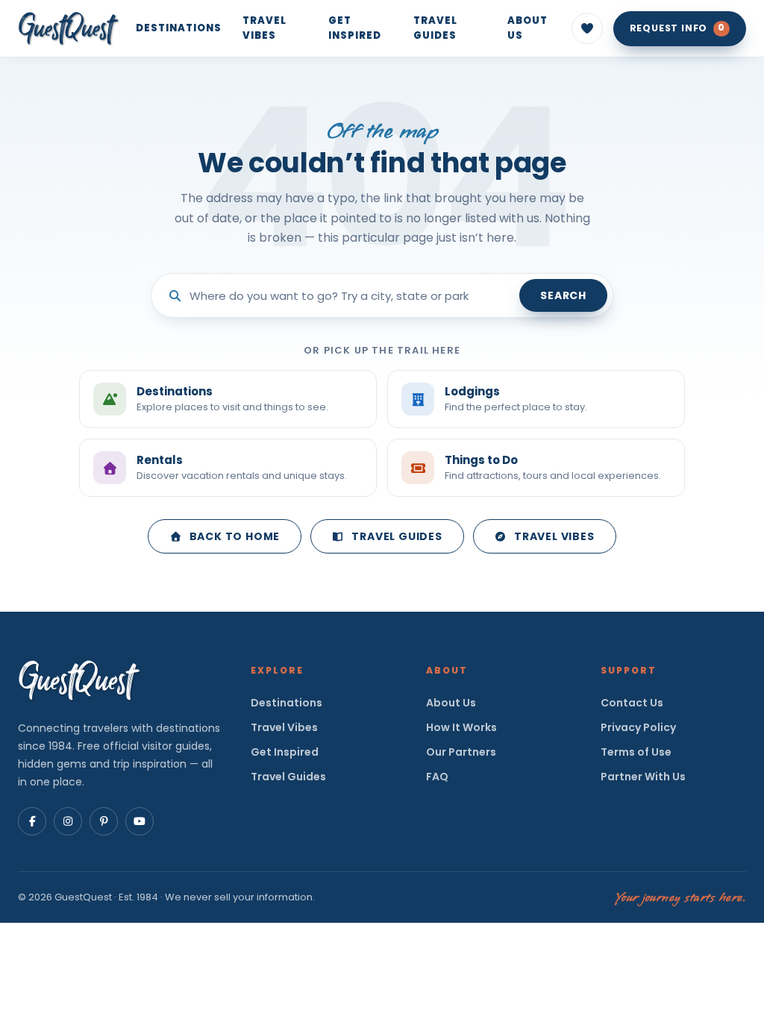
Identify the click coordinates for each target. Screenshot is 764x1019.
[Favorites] (587, 28)
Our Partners (461, 751)
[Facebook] (32, 821)
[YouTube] (139, 821)
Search (563, 295)
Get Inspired (354, 28)
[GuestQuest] (68, 28)
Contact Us (632, 702)
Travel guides (396, 536)
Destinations (179, 28)
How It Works (461, 727)
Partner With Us (643, 776)
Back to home (235, 536)
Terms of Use (636, 751)
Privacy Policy (638, 727)
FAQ (437, 776)
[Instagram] (68, 821)
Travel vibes (554, 536)
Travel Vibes (264, 28)
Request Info (677, 28)
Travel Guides (435, 28)
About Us (527, 28)
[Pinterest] (104, 821)
